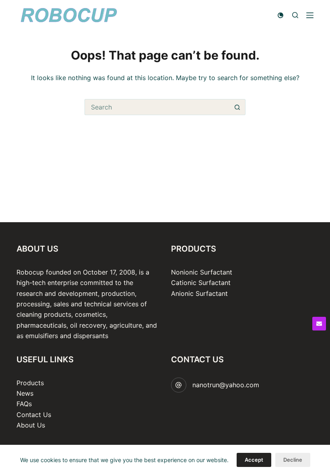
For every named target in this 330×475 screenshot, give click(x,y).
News (24, 393)
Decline (292, 459)
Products (30, 383)
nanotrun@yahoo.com (225, 385)
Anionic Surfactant (199, 293)
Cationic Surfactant (201, 283)
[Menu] (310, 15)
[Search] (295, 15)
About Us (30, 425)
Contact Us (33, 415)
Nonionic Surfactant (201, 272)
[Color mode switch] (280, 15)
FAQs (24, 404)
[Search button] (237, 107)
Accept (254, 459)
